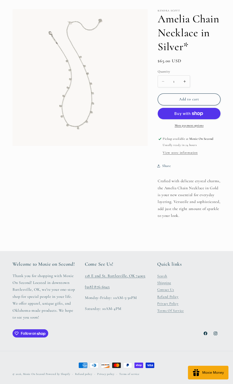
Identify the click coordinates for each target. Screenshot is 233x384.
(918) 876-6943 (97, 286)
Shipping (164, 283)
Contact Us (165, 290)
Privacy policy (105, 374)
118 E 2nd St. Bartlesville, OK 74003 (115, 275)
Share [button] (166, 166)
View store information (180, 152)
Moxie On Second (34, 374)
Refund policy (83, 374)
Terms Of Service (170, 311)
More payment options (189, 125)
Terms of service (129, 374)
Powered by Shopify (58, 374)
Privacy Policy (167, 303)
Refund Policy (168, 297)
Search (162, 276)
